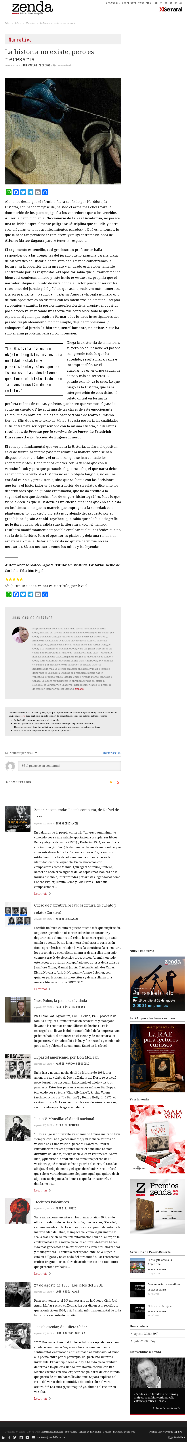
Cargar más (63, 1412)
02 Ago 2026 (154, 1273)
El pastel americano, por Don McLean (66, 1057)
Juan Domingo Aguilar (70, 1333)
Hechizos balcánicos (51, 1201)
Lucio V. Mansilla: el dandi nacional (64, 1118)
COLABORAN (113, 3)
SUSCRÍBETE (129, 3)
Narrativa (30, 23)
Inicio (7, 23)
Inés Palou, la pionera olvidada (60, 1000)
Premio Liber (156, 1431)
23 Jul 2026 (153, 1315)
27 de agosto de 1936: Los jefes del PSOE (68, 1285)
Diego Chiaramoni (67, 1125)
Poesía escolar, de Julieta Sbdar (60, 1326)
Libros (18, 23)
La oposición (64, 65)
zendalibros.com (67, 823)
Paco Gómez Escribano (70, 1007)
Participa (118, 1431)
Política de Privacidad (90, 1431)
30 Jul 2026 (153, 1293)
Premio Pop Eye (173, 1431)
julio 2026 (141, 1341)
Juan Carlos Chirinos (35, 65)
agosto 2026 (142, 1334)
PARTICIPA (144, 3)
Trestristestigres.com (51, 1431)
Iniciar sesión (111, 753)
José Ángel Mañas (67, 1291)
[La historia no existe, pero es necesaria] (63, 131)
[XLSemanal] (170, 9)
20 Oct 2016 (11, 65)
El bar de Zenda (157, 1269)
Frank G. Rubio (66, 1208)
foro (23, 715)
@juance (80, 688)
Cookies (107, 1431)
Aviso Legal (71, 1431)
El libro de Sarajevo (160, 1306)
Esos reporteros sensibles (164, 1284)
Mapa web (129, 1431)
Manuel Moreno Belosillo (72, 1063)
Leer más (40, 894)
